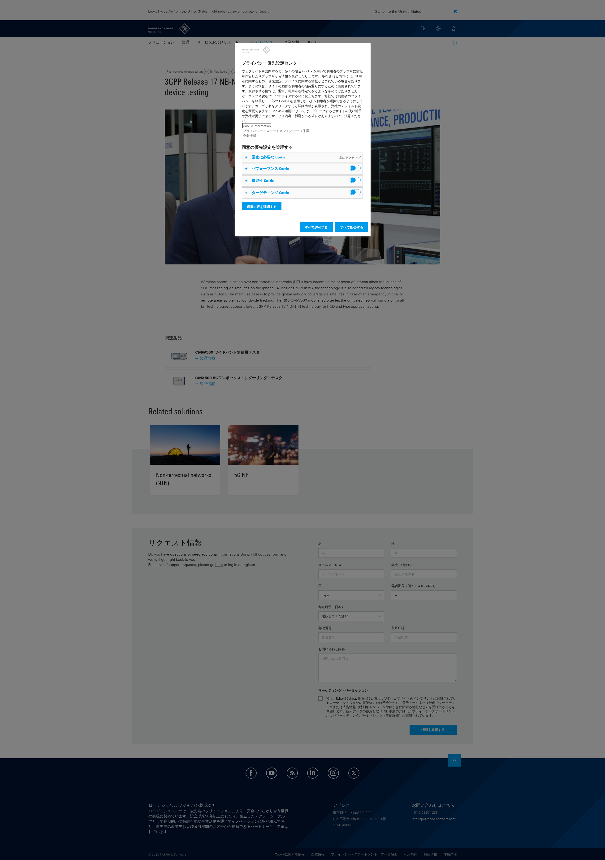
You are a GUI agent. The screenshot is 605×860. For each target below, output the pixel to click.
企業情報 (249, 136)
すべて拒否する (351, 227)
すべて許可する (316, 227)
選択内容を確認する (262, 207)
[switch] (355, 168)
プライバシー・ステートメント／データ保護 (276, 131)
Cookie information (257, 126)
